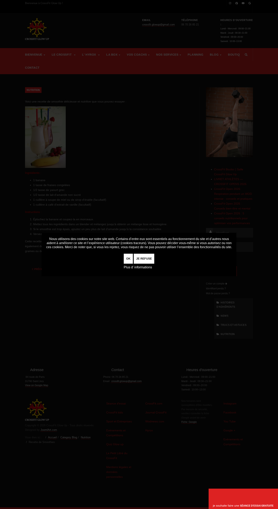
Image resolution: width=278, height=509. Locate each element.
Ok (128, 258)
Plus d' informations (138, 267)
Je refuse (144, 258)
